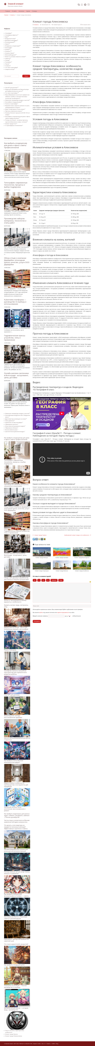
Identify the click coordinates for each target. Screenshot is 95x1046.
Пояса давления (9, 420)
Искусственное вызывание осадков (15, 426)
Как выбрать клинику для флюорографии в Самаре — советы (16, 895)
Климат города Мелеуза (42, 557)
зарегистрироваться (63, 612)
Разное (7, 64)
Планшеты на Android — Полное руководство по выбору (15, 986)
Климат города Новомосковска (13, 1036)
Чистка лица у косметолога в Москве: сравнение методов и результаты (17, 821)
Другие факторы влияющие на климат (15, 419)
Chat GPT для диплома (11, 87)
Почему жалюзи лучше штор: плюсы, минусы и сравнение (17, 873)
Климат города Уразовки (62, 557)
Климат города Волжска (62, 571)
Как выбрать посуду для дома (13, 102)
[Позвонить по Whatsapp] (82, 4)
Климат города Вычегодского (81, 557)
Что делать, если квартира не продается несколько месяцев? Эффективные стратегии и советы (16, 827)
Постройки (8, 62)
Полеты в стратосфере (11, 104)
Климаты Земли (9, 53)
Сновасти (8, 65)
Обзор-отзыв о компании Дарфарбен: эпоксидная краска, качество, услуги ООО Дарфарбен (16, 261)
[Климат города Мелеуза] (42, 551)
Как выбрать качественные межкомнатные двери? (13, 761)
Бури (7, 37)
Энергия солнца (10, 69)
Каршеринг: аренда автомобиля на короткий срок (16, 940)
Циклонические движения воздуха (14, 431)
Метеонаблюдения (10, 55)
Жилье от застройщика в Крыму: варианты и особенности (15, 601)
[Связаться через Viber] (89, 4)
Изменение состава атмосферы (13, 422)
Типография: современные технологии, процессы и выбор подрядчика (15, 184)
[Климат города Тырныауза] (42, 565)
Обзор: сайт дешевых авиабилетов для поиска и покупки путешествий (16, 578)
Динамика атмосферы (11, 40)
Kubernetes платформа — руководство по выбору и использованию (15, 301)
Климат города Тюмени (40, 535)
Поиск (26, 76)
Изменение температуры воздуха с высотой (17, 100)
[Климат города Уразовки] (62, 551)
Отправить (37, 621)
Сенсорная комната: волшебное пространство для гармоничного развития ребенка (15, 672)
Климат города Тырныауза (42, 571)
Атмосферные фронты (11, 35)
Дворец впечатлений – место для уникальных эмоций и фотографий (16, 628)
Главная (6, 15)
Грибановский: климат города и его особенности (77, 535)
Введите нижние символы (40, 616)
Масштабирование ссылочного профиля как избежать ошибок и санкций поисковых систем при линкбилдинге (17, 96)
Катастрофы (8, 47)
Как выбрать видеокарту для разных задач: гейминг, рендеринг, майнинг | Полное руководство (17, 815)
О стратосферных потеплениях (13, 125)
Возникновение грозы (11, 429)
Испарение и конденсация (12, 46)
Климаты (12, 15)
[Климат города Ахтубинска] (82, 565)
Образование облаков (11, 428)
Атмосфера (8, 33)
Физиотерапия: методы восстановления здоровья (13, 716)
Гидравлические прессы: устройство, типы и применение (14, 337)
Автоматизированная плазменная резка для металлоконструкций (16, 850)
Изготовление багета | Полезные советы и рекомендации (15, 917)
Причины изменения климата (13, 111)
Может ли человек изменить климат (15, 56)
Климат (8, 49)
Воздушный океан (10, 38)
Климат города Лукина (11, 1034)
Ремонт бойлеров (10, 650)
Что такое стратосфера (11, 67)
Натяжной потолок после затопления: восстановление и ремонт (14, 809)
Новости (8, 58)
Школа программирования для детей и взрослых (17, 739)
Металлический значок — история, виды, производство (16, 1009)
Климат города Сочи (10, 123)
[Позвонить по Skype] (79, 4)
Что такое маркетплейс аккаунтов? (16, 944)
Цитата (54, 580)
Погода (7, 60)
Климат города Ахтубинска (82, 571)
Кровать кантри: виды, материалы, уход (16, 606)
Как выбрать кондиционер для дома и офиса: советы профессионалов (15, 145)
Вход (57, 1043)
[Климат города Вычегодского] (82, 551)
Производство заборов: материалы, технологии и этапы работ (15, 220)
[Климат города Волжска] (62, 565)
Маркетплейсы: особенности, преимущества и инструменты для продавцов (16, 784)
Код (61, 580)
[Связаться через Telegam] (86, 4)
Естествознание (10, 42)
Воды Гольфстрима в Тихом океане (14, 109)
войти (41, 612)
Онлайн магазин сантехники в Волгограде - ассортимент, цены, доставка (16, 375)
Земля (7, 44)
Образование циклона (11, 424)
